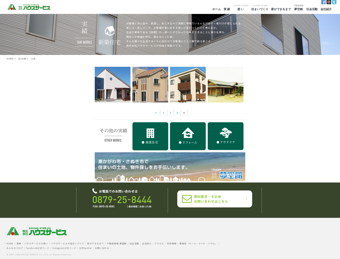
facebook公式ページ (37, 247)
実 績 (227, 9)
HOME (10, 243)
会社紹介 (326, 9)
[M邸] (188, 101)
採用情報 (172, 243)
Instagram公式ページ (64, 247)
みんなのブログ (14, 247)
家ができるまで (281, 9)
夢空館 (299, 7)
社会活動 (312, 9)
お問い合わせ (102, 247)
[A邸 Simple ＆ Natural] (113, 101)
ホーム (216, 9)
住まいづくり (259, 7)
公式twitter (85, 247)
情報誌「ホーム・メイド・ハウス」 (198, 243)
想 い (240, 7)
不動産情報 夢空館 (117, 243)
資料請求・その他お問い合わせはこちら (211, 199)
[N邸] (225, 101)
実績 (18, 243)
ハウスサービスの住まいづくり (67, 243)
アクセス (159, 243)
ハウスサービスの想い (36, 243)
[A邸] (150, 101)
